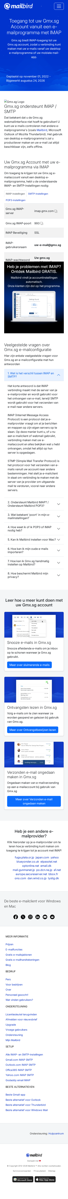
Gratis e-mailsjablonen (19, 954)
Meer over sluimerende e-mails (29, 665)
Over (8, 989)
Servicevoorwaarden (22, 1171)
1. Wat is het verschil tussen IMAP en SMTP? (31, 374)
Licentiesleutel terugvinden (21, 1014)
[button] (55, 211)
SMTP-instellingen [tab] (38, 193)
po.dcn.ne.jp (44, 870)
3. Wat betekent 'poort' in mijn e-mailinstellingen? (29, 516)
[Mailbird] (18, 6)
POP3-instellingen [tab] (15, 200)
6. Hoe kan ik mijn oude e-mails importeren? (28, 550)
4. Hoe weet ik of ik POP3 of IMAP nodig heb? (29, 528)
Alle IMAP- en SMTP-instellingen (24, 1054)
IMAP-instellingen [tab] (15, 193)
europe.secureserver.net (31, 874)
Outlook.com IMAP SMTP (21, 1064)
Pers (8, 979)
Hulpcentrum (56, 1133)
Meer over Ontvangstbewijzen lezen (32, 730)
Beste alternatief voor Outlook (23, 1099)
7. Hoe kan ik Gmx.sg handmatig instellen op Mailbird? (28, 562)
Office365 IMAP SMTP (19, 1069)
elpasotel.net (48, 861)
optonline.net (30, 865)
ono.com (20, 878)
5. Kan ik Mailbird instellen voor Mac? (32, 539)
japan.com (42, 857)
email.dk (45, 865)
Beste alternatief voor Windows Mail (27, 1110)
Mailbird (42, 130)
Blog (8, 964)
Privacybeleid (40, 1171)
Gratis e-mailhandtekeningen (22, 959)
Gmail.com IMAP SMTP (19, 1059)
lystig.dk (53, 878)
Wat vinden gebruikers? (19, 999)
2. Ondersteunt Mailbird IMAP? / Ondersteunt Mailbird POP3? (28, 503)
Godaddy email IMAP (18, 1080)
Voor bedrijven (14, 984)
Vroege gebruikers (16, 1029)
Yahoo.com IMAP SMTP (20, 1074)
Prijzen (9, 944)
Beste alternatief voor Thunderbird (26, 1104)
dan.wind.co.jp (37, 878)
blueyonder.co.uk (28, 861)
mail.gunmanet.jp (24, 870)
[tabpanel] (34, 235)
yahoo (55, 857)
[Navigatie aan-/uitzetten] (59, 6)
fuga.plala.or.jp (24, 857)
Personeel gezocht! (17, 994)
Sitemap (51, 1171)
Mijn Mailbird (13, 1040)
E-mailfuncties (14, 949)
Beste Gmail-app (15, 1094)
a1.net (57, 870)
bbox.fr (53, 874)
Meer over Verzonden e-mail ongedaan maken (34, 801)
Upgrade (11, 1024)
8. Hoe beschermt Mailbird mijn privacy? (28, 575)
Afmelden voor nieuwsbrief (21, 1019)
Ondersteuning (14, 1034)
